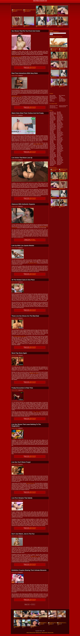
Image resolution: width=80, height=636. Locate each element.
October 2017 (59, 125)
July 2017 (59, 128)
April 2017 (59, 130)
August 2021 (52, 149)
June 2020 (52, 158)
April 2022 (52, 142)
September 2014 (60, 150)
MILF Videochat (62, 95)
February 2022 (52, 144)
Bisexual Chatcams (53, 97)
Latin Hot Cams (52, 106)
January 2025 (52, 117)
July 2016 (59, 136)
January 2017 (59, 131)
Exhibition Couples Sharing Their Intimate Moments (29, 570)
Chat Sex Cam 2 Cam (54, 105)
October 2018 (59, 118)
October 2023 (52, 127)
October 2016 (59, 133)
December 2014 (60, 147)
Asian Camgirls (52, 95)
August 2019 (52, 164)
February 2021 (52, 152)
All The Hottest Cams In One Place (23, 280)
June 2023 (52, 131)
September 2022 (53, 139)
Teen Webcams (62, 98)
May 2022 (52, 141)
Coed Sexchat (52, 98)
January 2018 (59, 122)
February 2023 (52, 134)
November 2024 (53, 118)
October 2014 (59, 149)
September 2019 (53, 163)
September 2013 (60, 162)
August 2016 (59, 135)
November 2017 (60, 124)
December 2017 (60, 123)
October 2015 (59, 140)
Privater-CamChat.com (63, 105)
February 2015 (59, 145)
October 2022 (52, 138)
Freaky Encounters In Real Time (22, 388)
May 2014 (59, 154)
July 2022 (51, 140)
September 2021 (53, 148)
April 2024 (52, 122)
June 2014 (59, 153)
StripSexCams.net (62, 106)
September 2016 (60, 134)
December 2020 (53, 154)
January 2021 (52, 153)
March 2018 (59, 121)
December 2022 (53, 136)
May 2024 (52, 121)
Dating (51, 99)
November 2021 (53, 146)
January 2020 (52, 160)
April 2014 (59, 155)
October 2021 (52, 147)
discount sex (50, 632)
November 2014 (60, 148)
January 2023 (52, 135)
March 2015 (59, 144)
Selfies (60, 96)
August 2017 (59, 127)
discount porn (32, 632)
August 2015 (59, 141)
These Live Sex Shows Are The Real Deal (25, 316)
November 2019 (53, 162)
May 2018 (59, 120)
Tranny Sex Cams (62, 99)
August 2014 (59, 151)
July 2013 (59, 164)
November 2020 (53, 155)
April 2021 (52, 151)
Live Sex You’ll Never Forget (21, 462)
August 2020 (52, 157)
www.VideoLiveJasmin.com (40, 0)
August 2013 (59, 163)
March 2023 (52, 133)
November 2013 (60, 160)
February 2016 (59, 137)
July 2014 (59, 152)
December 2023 (53, 125)
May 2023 (52, 132)
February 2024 (52, 123)
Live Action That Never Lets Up (22, 157)
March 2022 (52, 143)
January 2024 (52, 124)
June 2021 (52, 150)
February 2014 (59, 157)
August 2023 (52, 129)
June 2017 (59, 129)
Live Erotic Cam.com (54, 107)
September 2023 (53, 128)
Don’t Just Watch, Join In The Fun (23, 534)
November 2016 (60, 132)
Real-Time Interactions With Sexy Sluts (25, 73)
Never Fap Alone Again (19, 353)
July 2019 (51, 165)
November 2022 (53, 137)
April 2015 (59, 143)
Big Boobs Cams (53, 96)
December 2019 (53, 161)
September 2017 (60, 126)
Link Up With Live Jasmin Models (23, 245)
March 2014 (59, 156)
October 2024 (52, 119)
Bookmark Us (20, 33)
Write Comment (32, 68)
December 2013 (60, 159)
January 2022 (52, 145)
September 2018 (60, 119)
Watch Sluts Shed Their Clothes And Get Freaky (28, 113)
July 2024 (51, 120)
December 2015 (60, 139)
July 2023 (51, 130)
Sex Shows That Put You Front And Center (26, 31)
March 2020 (52, 159)
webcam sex (38, 632)
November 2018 (60, 117)
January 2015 (59, 146)
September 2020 (53, 156)
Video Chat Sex (33, 67)
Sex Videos (33, 239)
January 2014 (59, 158)
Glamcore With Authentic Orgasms (23, 204)
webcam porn (44, 632)
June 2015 (59, 142)
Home (51, 31)
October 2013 (59, 161)
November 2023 (53, 126)
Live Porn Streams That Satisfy (22, 498)
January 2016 (59, 138)
